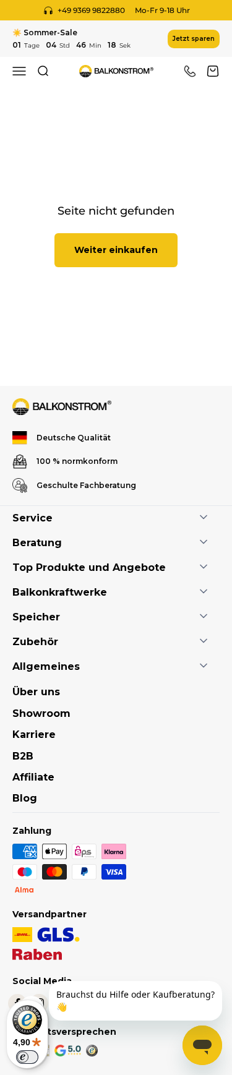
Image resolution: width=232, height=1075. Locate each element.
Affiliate (33, 777)
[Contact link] (190, 71)
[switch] (27, 1057)
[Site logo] (61, 406)
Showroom (41, 713)
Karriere (34, 734)
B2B (22, 756)
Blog (24, 798)
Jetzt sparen (194, 39)
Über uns (36, 692)
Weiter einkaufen (116, 249)
